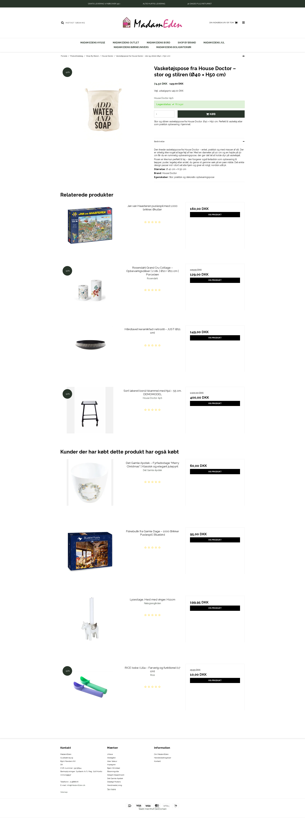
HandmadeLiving (114, 785)
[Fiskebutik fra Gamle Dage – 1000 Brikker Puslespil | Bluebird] (90, 557)
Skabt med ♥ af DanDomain (152, 809)
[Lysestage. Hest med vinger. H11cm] (90, 625)
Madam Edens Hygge (92, 42)
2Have (110, 754)
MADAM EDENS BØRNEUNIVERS (131, 47)
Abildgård (111, 758)
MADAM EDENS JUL (214, 42)
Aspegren (111, 764)
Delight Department (115, 775)
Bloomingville (113, 771)
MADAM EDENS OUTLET (126, 42)
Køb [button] (213, 114)
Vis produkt (215, 214)
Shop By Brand (187, 42)
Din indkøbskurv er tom (221, 22)
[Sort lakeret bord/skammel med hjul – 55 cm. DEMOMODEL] (90, 416)
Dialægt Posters (114, 782)
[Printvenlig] (243, 56)
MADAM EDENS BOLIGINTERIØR (173, 47)
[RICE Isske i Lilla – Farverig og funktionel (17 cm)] (90, 693)
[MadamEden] (152, 22)
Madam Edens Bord (158, 42)
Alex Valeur (112, 761)
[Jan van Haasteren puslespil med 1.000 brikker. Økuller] (90, 231)
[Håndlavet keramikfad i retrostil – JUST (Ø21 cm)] (90, 355)
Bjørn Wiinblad (113, 768)
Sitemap (64, 792)
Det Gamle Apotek (115, 778)
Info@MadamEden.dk (76, 785)
